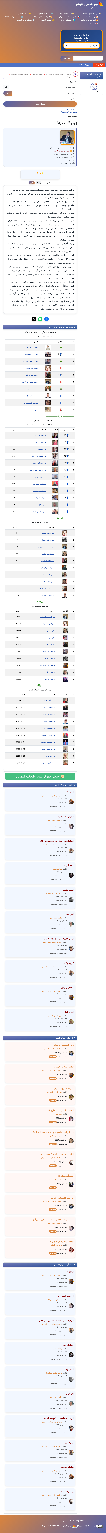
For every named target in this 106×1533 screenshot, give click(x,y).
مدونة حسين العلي (48, 749)
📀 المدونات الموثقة (66, 13)
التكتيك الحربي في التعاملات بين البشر (57, 1154)
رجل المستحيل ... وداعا (64, 1044)
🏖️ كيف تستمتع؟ (92, 17)
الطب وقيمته (68, 889)
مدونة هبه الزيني (40, 477)
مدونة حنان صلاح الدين (46, 588)
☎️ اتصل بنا (94, 23)
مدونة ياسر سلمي (48, 554)
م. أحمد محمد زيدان (56, 918)
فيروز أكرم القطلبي (56, 1245)
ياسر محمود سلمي (56, 1136)
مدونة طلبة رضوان (47, 540)
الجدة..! (70, 792)
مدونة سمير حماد (49, 651)
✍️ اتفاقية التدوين (24, 13)
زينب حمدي (58, 1114)
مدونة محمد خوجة (49, 728)
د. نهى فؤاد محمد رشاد (55, 820)
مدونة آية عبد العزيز (48, 700)
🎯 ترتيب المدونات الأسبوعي (69, 17)
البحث (66, 58)
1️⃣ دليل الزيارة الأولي (45, 13)
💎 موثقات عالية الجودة (26, 20)
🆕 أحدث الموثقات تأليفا (14, 17)
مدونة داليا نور (50, 756)
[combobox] (88, 58)
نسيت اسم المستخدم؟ (69, 112)
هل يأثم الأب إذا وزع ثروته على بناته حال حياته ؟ (53, 1132)
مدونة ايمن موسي (31, 354)
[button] (81, 45)
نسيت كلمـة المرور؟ (70, 109)
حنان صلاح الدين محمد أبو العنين (52, 796)
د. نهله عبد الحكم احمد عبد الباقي (51, 1158)
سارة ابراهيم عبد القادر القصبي (52, 942)
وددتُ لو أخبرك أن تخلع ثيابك (61, 1241)
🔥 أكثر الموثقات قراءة (89, 20)
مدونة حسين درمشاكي (30, 361)
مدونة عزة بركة (40, 498)
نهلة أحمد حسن (57, 869)
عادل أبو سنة (68, 865)
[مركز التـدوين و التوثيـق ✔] (98, 91)
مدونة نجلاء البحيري (31, 403)
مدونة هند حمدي (32, 410)
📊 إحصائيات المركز (67, 20)
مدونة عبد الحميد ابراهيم (37, 470)
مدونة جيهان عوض (39, 484)
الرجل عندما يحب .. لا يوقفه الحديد (59, 938)
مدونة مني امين (49, 679)
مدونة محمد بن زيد (39, 449)
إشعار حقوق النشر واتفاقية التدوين (38, 776)
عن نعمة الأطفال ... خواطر (62, 1197)
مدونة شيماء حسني (39, 435)
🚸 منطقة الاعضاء (47, 20)
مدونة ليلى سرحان (48, 707)
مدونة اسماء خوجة (48, 714)
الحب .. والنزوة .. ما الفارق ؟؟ (61, 1110)
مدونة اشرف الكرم (31, 375)
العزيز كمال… (68, 1012)
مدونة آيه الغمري (48, 575)
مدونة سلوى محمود (39, 491)
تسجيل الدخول (40, 104)
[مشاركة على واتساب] (40, 319)
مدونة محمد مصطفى (48, 742)
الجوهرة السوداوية (66, 816)
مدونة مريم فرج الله (39, 456)
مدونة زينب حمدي (48, 637)
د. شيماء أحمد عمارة (55, 1179)
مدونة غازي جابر (32, 347)
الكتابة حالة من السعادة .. (63, 1066)
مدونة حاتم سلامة (31, 396)
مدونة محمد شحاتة (31, 389)
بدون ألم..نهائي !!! (66, 1175)
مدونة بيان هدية (41, 505)
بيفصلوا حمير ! (67, 1491)
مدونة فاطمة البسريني (46, 581)
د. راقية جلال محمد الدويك (54, 893)
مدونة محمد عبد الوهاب (61, 151)
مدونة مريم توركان (47, 568)
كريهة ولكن (69, 963)
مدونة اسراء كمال (49, 763)
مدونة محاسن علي (39, 463)
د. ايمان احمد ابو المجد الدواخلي (52, 845)
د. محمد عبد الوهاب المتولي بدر (52, 1048)
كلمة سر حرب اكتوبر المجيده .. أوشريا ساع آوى (53, 1219)
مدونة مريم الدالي (49, 721)
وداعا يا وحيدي (67, 987)
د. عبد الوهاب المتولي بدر (54, 1092)
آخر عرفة (70, 914)
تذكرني (72, 99)
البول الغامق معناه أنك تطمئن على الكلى (56, 841)
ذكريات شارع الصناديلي (63, 1088)
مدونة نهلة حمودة (32, 368)
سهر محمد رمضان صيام (54, 1016)
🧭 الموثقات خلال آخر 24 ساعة (41, 17)
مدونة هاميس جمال (39, 511)
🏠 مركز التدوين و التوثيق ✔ (91, 13)
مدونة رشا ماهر (40, 442)
